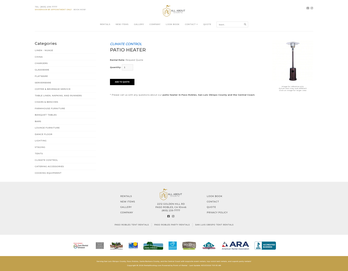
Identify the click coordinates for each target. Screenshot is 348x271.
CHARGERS (41, 63)
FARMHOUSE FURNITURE (50, 108)
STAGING (40, 147)
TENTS (39, 153)
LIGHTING (40, 140)
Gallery (139, 24)
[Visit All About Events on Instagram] (312, 8)
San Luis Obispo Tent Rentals (214, 224)
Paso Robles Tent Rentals (132, 224)
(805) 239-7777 (171, 210)
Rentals (105, 24)
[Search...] (245, 24)
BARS (38, 121)
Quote (207, 24)
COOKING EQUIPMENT (48, 173)
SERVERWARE (43, 82)
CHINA (39, 57)
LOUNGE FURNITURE (47, 127)
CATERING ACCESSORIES (49, 166)
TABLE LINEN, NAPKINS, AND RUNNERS (58, 95)
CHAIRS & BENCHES (46, 102)
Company (154, 24)
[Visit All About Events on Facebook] (308, 8)
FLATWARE (41, 76)
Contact (190, 24)
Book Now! (80, 10)
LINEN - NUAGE (44, 50)
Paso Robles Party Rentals (172, 224)
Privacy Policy (217, 212)
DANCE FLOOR (43, 134)
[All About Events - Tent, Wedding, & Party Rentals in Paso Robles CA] (174, 11)
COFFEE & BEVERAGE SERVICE (53, 89)
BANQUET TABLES (46, 115)
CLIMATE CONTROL (46, 160)
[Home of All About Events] (170, 194)
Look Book (172, 24)
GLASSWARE (42, 69)
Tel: (46, 7)
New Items (122, 24)
